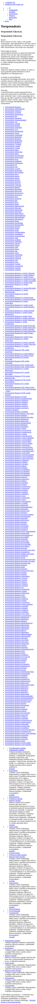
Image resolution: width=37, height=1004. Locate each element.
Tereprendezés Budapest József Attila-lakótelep (20, 531)
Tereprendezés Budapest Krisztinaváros (18, 563)
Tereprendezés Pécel (11, 202)
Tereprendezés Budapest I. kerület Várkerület (19, 329)
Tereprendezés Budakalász (13, 141)
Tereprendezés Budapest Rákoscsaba (17, 683)
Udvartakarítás (13, 913)
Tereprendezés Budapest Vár (14, 587)
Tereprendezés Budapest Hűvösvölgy (17, 520)
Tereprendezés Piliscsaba (13, 208)
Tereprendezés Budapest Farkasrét (16, 477)
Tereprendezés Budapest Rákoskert (16, 690)
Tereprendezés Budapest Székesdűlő (17, 724)
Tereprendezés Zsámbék (13, 270)
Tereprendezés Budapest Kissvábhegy (17, 546)
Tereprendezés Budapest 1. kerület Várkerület (20, 273)
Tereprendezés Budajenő (13, 139)
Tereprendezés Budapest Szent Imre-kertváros (20, 730)
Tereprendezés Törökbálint (13, 255)
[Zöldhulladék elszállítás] (17, 748)
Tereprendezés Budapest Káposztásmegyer (19, 535)
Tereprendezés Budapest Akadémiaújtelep (18, 398)
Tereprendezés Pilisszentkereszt (15, 215)
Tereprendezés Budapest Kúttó (15, 567)
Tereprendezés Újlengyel (13, 258)
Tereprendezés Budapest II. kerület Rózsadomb (20, 331)
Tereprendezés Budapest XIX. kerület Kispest (20, 367)
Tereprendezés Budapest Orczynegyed (17, 657)
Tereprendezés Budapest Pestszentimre (17, 673)
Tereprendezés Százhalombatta (15, 232)
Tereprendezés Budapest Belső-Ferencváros (19, 417)
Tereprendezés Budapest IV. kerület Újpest (19, 337)
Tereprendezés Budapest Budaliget (16, 425)
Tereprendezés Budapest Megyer (15, 630)
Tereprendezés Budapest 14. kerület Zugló (18, 283)
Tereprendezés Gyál (11, 129)
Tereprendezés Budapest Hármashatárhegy (19, 507)
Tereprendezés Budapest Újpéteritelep (17, 589)
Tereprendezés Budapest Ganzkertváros (18, 486)
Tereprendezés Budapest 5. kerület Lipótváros (20, 318)
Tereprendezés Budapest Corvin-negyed (18, 430)
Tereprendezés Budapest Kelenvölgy (17, 541)
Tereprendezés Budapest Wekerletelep (17, 576)
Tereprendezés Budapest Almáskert (16, 402)
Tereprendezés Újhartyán (13, 257)
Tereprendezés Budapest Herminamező (17, 516)
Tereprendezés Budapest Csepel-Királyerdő (19, 449)
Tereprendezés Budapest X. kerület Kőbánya (19, 354)
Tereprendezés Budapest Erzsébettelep (17, 475)
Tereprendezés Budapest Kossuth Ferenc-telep (20, 550)
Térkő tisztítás (13, 827)
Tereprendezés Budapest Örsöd (15, 662)
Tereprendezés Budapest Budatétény (17, 427)
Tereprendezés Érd (11, 116)
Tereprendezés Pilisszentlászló (14, 217)
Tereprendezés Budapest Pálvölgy (16, 668)
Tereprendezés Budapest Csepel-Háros (17, 445)
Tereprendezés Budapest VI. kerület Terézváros (20, 344)
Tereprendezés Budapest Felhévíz (16, 481)
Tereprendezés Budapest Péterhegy (16, 677)
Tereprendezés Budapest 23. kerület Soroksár (19, 311)
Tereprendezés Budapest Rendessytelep (18, 702)
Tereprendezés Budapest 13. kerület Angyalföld (20, 281)
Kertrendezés (13, 14)
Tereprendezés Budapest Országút (16, 658)
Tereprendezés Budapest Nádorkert (16, 638)
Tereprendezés (13, 883)
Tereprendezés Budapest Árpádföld (16, 412)
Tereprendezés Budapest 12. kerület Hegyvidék (20, 279)
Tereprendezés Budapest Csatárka (16, 434)
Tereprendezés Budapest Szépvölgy (16, 739)
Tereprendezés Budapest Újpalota (16, 591)
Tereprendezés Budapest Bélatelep (16, 415)
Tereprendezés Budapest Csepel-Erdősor (18, 442)
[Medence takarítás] (15, 799)
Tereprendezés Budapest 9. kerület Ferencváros (20, 327)
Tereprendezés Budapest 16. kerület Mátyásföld (20, 288)
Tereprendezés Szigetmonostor (15, 236)
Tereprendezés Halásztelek (13, 170)
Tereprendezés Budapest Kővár (15, 557)
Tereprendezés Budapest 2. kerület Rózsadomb (20, 299)
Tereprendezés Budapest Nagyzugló (16, 642)
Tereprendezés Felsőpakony (14, 163)
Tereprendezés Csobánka (13, 144)
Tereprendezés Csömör (12, 148)
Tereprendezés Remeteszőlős (14, 225)
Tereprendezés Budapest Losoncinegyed (18, 615)
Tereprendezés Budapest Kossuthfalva (17, 552)
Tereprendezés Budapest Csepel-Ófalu (17, 453)
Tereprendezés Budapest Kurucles (16, 565)
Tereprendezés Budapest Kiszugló (16, 548)
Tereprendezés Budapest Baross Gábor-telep (19, 413)
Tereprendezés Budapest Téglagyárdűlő (18, 743)
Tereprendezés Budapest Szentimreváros (18, 731)
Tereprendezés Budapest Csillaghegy (17, 460)
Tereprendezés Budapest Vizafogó (16, 580)
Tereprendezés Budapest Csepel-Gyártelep (18, 443)
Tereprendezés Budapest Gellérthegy (17, 494)
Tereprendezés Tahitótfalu (13, 242)
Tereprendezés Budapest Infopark (16, 522)
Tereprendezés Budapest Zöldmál (16, 574)
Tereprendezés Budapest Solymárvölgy (17, 713)
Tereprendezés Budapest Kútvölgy (16, 569)
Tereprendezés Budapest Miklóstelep (17, 632)
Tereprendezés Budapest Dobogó (16, 466)
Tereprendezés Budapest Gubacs (15, 499)
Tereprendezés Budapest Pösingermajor (18, 681)
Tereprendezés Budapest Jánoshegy (16, 529)
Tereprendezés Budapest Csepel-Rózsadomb (19, 455)
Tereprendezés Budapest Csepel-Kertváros (18, 447)
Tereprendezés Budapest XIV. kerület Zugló (19, 365)
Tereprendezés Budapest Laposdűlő (16, 606)
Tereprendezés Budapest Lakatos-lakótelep (19, 604)
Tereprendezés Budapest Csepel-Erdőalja (18, 440)
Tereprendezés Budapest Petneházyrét (17, 679)
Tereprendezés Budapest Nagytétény (17, 640)
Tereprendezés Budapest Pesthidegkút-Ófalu (19, 672)
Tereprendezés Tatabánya (13, 111)
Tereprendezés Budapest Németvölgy (17, 644)
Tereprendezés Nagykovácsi (14, 193)
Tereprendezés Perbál (12, 204)
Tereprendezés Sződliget (13, 240)
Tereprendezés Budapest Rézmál (15, 703)
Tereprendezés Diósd (12, 154)
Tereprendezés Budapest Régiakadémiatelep (19, 698)
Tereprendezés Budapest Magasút (16, 621)
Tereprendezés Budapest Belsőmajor (17, 419)
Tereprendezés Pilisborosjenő (14, 206)
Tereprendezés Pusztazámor (14, 223)
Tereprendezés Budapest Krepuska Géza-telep (20, 561)
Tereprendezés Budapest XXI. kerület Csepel (19, 387)
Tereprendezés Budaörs (12, 126)
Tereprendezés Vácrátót (12, 264)
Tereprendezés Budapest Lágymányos (17, 602)
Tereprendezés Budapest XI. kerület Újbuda (19, 355)
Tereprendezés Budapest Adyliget (16, 397)
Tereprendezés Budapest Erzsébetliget (17, 471)
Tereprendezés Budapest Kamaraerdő (17, 533)
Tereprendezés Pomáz (12, 221)
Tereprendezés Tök (11, 251)
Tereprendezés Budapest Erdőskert (16, 468)
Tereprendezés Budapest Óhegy (15, 653)
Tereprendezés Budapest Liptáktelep (16, 612)
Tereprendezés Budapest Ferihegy (16, 485)
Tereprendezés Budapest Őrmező (15, 660)
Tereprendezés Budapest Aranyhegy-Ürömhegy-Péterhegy (17, 409)
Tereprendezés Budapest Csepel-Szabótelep (19, 456)
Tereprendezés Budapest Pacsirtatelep (17, 664)
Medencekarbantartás (13, 16)
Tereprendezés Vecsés (12, 133)
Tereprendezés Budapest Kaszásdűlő (17, 537)
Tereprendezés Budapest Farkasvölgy (17, 479)
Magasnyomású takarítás (17, 857)
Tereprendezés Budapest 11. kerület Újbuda (19, 277)
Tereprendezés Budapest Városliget (16, 586)
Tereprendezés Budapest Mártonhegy (17, 629)
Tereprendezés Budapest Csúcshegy (16, 464)
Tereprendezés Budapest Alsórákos (16, 404)
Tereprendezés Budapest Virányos (16, 582)
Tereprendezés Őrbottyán (13, 199)
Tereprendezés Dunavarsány (14, 157)
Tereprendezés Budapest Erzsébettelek (17, 473)
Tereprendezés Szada (12, 230)
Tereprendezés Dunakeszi (13, 118)
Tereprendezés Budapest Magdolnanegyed (18, 623)
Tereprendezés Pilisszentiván (14, 213)
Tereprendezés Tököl (12, 253)
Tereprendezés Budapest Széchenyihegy (18, 722)
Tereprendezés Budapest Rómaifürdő (17, 705)
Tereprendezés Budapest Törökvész (16, 599)
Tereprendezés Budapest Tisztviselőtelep (18, 745)
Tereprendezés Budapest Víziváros (16, 578)
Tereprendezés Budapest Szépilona (16, 737)
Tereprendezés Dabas (12, 150)
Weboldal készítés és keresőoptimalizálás (18, 1001)
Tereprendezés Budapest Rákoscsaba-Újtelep (19, 685)
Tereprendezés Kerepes (12, 180)
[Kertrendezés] (14, 797)
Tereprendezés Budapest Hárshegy (16, 513)
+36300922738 (10, 2)
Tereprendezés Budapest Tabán (15, 741)
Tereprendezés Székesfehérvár (15, 109)
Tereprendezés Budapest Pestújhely (16, 675)
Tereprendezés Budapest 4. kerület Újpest (18, 316)
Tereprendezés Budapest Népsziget (16, 647)
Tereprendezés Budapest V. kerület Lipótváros (20, 342)
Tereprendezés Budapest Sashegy (16, 711)
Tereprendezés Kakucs (12, 178)
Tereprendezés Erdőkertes (13, 161)
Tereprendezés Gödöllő (12, 124)
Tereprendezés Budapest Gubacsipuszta (18, 501)
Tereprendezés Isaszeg (12, 176)
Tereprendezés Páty (11, 200)
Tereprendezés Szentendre (13, 127)
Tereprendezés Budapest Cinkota (15, 428)
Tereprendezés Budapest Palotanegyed (17, 666)
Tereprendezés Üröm (11, 262)
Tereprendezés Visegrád (12, 268)
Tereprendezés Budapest (13, 107)
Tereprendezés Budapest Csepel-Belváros (18, 436)
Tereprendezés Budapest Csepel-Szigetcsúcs (19, 458)
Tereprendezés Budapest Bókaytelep (17, 421)
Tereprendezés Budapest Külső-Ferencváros (19, 571)
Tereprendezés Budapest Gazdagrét (16, 492)
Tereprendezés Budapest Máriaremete (17, 627)
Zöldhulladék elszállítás (16, 750)
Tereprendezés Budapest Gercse (15, 496)
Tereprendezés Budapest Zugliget (16, 572)
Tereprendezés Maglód (12, 187)
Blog (10, 19)
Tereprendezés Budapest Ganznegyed (17, 488)
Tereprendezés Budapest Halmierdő (16, 505)
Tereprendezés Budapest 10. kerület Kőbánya (19, 275)
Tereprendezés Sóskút (12, 228)
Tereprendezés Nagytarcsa (13, 195)
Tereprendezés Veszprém (13, 112)
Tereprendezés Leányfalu (13, 185)
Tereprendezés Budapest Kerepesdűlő (17, 543)
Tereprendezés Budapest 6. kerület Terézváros (20, 320)
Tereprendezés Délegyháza (13, 152)
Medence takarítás (15, 800)
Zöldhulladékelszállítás (13, 11)
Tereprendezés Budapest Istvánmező (17, 526)
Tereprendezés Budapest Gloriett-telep (17, 498)
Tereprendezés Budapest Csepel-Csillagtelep (19, 438)
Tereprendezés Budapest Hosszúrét (16, 518)
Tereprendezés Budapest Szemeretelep (17, 726)
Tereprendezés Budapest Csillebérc (16, 462)
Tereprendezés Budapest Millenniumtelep (18, 634)
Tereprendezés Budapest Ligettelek (16, 608)
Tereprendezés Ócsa (11, 197)
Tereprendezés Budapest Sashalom (16, 709)
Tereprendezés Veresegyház (14, 266)
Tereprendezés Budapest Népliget (16, 645)
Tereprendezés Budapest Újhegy (15, 597)
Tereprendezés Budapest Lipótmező (16, 610)
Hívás (7, 21)
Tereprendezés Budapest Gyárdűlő (16, 503)
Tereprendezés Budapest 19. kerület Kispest (19, 297)
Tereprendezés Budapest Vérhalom (16, 584)
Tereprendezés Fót (11, 165)
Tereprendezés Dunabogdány (14, 156)
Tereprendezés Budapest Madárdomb (17, 617)
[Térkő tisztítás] (14, 853)
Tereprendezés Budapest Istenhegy (16, 524)
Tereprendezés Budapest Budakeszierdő (18, 423)
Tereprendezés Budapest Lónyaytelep (17, 614)
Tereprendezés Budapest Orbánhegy (16, 655)
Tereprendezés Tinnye (12, 249)
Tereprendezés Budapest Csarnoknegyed (18, 432)
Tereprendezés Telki (11, 247)
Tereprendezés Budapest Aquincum (16, 406)
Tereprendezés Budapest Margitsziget (17, 625)
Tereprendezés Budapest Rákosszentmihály (19, 696)
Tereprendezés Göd (11, 167)
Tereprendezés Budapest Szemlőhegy (17, 728)
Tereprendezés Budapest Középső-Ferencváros (20, 559)
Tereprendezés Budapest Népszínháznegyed (19, 649)
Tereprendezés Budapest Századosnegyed (18, 720)
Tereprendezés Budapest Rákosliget (16, 692)
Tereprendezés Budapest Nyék (15, 651)
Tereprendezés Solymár (12, 227)
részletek (12, 769)
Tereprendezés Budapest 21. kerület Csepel (19, 305)
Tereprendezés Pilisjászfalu (13, 210)
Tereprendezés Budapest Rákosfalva (16, 687)
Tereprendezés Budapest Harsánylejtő (17, 511)
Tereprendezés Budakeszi (13, 142)
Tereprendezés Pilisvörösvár (14, 219)
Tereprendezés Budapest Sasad (15, 707)
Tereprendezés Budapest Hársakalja (16, 509)
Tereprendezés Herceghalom (14, 172)
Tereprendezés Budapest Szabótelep (16, 718)
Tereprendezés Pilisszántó (13, 212)
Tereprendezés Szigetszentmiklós (15, 120)
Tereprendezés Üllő (11, 260)
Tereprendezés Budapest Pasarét (15, 670)
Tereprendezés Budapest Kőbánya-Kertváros (19, 554)
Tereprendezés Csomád (12, 146)
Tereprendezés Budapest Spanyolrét (16, 715)
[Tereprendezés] (14, 909)
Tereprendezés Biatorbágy (13, 137)
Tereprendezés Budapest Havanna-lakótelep (19, 514)
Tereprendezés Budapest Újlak (15, 595)
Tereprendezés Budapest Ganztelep (16, 490)
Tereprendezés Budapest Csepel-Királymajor (19, 451)
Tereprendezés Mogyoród (13, 191)
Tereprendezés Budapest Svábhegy (16, 716)
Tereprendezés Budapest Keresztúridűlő (18, 544)
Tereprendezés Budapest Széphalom (16, 735)
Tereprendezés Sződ (11, 238)
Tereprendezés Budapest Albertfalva (16, 400)
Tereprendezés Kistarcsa (13, 184)
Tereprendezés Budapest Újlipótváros (17, 593)
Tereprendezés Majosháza (13, 189)
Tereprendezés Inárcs (12, 174)
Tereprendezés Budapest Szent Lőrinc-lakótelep (20, 733)
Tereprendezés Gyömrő (12, 169)
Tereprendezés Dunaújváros (14, 114)
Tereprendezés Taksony (12, 243)
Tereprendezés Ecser (11, 159)
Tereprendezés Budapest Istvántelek (16, 528)
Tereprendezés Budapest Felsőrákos (16, 483)
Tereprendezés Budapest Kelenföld (16, 539)
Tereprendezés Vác (11, 122)
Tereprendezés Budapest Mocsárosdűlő (17, 636)
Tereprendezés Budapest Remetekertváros (18, 700)
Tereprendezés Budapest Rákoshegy (16, 688)
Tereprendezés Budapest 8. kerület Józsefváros (20, 326)
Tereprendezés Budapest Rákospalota (17, 694)
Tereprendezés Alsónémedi (13, 135)
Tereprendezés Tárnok (12, 245)
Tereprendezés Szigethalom (14, 234)
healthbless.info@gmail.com (14, 4)
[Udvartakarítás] (14, 911)
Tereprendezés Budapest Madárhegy (17, 619)
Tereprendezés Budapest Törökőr (16, 601)
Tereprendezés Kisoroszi (13, 182)
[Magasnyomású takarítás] (18, 855)
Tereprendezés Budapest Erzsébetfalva (17, 470)
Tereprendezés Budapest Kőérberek (16, 556)
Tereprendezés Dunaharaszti (14, 131)
